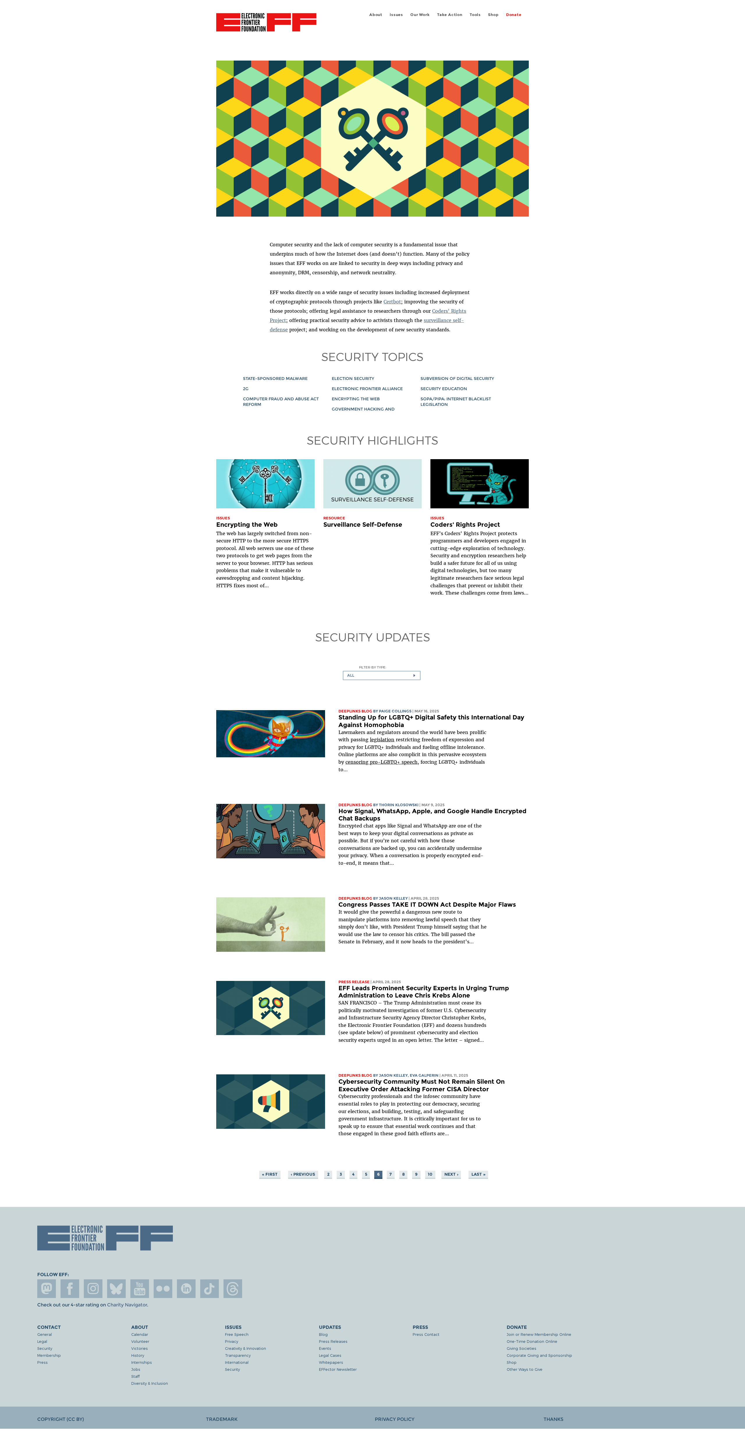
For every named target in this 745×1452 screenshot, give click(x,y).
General (44, 1334)
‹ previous (303, 1174)
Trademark (221, 1419)
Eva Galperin (424, 1075)
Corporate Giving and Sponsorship (539, 1355)
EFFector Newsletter (338, 1369)
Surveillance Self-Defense (362, 524)
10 (430, 1174)
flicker (163, 1288)
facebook (70, 1288)
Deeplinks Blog (355, 711)
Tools (475, 15)
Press (42, 1362)
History (137, 1355)
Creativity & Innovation (245, 1348)
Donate (514, 15)
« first (270, 1174)
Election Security (353, 378)
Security (44, 1348)
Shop (493, 15)
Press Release (354, 982)
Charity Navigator (127, 1305)
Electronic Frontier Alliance (367, 388)
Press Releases (333, 1341)
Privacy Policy (394, 1419)
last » (478, 1174)
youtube (139, 1288)
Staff (135, 1376)
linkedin (186, 1288)
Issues (396, 15)
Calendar (139, 1334)
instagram (93, 1288)
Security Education (444, 388)
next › (451, 1174)
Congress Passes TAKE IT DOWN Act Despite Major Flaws (427, 904)
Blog (323, 1334)
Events (325, 1348)
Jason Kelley (393, 898)
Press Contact (426, 1334)
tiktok (209, 1288)
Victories (139, 1348)
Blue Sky (116, 1288)
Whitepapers (331, 1362)
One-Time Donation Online (532, 1341)
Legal (42, 1341)
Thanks (553, 1419)
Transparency (238, 1355)
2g (246, 388)
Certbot (392, 302)
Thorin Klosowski (398, 805)
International (237, 1362)
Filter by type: (372, 667)
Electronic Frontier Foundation (266, 25)
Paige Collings (395, 711)
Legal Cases (330, 1355)
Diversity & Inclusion (149, 1383)
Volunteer (140, 1341)
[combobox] (382, 675)
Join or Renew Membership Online (539, 1334)
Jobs (135, 1369)
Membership (49, 1355)
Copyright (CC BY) (60, 1419)
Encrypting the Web (356, 399)
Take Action (449, 15)
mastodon (46, 1288)
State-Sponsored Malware (275, 378)
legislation (382, 739)
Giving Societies (521, 1348)
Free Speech (237, 1334)
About (375, 15)
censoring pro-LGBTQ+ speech (381, 762)
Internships (141, 1362)
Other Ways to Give (524, 1369)
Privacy (231, 1341)
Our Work (420, 15)
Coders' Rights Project (465, 524)
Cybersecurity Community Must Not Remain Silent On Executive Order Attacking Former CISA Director (421, 1085)
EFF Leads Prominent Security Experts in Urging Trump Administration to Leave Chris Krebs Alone (423, 991)
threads (233, 1288)
